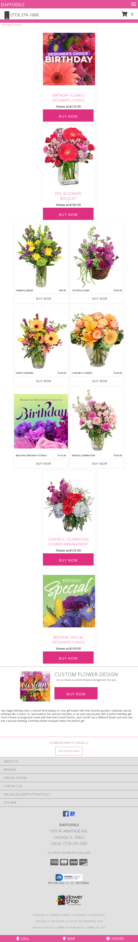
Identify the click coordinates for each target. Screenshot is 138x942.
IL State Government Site (85, 921)
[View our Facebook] (66, 815)
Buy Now (68, 116)
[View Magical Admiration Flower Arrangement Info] (97, 421)
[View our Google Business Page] (72, 815)
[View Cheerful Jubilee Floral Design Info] (41, 256)
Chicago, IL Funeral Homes (52, 915)
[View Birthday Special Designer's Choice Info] (69, 601)
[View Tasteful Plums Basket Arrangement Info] (97, 256)
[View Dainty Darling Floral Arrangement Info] (41, 338)
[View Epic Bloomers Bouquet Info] (69, 157)
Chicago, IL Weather (49, 921)
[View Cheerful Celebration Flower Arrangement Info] (69, 503)
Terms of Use (96, 927)
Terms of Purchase (70, 927)
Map (70, 938)
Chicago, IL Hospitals (89, 915)
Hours (117, 938)
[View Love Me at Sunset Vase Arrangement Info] (97, 338)
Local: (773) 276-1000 (69, 843)
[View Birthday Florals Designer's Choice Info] (69, 59)
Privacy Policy (43, 927)
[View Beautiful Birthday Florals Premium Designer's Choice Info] (41, 421)
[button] (127, 15)
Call (24, 938)
